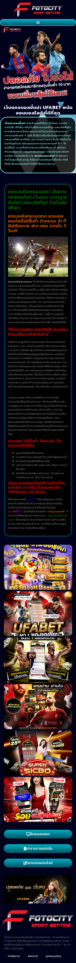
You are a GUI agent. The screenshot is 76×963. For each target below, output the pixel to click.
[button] (38, 22)
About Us (33, 956)
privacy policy (53, 956)
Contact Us (14, 956)
